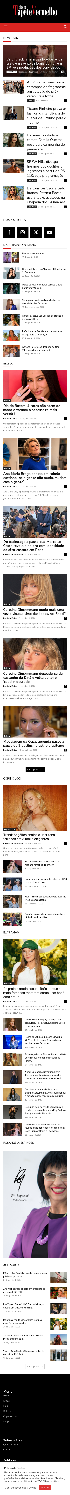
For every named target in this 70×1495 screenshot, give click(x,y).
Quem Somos (10, 1444)
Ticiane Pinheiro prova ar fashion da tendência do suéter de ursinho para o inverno (46, 115)
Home (6, 1395)
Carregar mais (34, 769)
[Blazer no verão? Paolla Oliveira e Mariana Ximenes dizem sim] (12, 866)
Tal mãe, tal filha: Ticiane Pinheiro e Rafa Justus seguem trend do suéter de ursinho (45, 1057)
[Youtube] (50, 232)
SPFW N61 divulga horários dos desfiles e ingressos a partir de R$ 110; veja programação (46, 168)
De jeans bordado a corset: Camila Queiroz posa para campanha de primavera (46, 142)
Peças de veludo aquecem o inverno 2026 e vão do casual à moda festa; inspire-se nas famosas (43, 1040)
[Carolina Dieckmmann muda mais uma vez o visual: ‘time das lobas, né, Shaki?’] (35, 590)
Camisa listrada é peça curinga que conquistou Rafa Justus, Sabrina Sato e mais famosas (45, 1022)
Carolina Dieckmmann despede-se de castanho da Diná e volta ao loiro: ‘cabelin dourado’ (33, 677)
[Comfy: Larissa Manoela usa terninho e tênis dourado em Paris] (12, 919)
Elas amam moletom (33, 253)
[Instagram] (23, 232)
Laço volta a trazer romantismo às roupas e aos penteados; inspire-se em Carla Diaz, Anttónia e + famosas (45, 1127)
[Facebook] (9, 232)
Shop (6, 1421)
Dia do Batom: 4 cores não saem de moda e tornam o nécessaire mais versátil (31, 410)
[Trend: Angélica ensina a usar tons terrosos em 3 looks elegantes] (35, 808)
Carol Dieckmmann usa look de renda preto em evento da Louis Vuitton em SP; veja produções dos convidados (34, 63)
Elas (5, 1405)
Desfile (31, 101)
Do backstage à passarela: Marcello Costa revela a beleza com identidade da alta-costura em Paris (33, 545)
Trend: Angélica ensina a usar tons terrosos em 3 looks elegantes (29, 837)
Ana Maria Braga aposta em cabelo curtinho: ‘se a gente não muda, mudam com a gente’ (35, 478)
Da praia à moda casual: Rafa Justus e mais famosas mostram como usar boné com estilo (33, 993)
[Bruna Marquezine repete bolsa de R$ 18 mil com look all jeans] (12, 884)
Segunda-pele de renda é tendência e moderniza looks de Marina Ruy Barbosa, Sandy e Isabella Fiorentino (46, 1110)
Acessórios (9, 983)
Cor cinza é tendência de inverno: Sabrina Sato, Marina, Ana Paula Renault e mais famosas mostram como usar (45, 1092)
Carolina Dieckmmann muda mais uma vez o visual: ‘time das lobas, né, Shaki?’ (35, 611)
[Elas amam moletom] (11, 257)
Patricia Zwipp (10, 418)
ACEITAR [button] (45, 1487)
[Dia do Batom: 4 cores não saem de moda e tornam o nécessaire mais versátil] (35, 386)
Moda (6, 1400)
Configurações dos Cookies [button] (20, 1487)
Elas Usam (11, 72)
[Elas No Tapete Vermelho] (35, 11)
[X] (36, 232)
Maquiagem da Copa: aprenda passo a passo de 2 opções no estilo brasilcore (33, 743)
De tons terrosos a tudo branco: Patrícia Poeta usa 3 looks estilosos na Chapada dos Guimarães (46, 195)
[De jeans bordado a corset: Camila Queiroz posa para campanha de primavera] (13, 140)
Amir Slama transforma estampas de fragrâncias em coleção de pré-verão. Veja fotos (46, 89)
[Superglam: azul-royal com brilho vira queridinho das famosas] (11, 304)
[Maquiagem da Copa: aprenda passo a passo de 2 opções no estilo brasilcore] (35, 722)
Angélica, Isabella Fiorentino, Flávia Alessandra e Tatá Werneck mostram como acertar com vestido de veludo (44, 1075)
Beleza (7, 400)
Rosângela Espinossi (28, 72)
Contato (7, 1449)
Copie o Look (9, 829)
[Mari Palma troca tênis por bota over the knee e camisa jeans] (12, 901)
